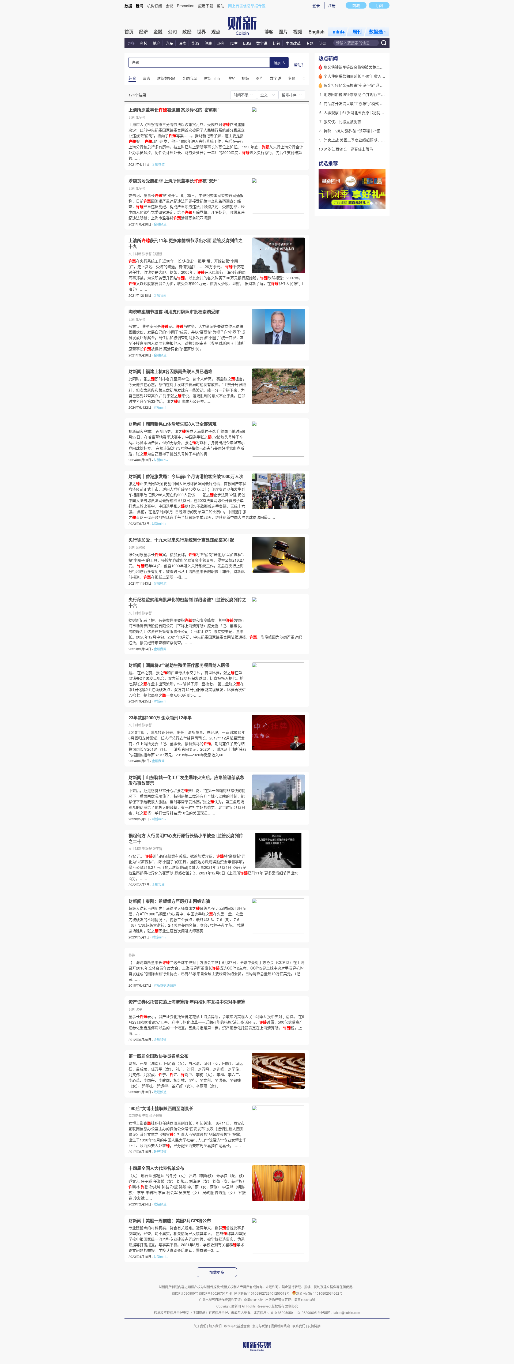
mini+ (339, 31)
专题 (309, 43)
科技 (144, 43)
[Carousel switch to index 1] (371, 203)
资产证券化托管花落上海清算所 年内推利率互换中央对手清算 (186, 1002)
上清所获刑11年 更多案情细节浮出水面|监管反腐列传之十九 (185, 243)
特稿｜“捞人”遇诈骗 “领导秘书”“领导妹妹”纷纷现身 (366, 130)
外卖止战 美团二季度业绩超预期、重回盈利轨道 (363, 139)
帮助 (220, 5)
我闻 (139, 5)
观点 (215, 31)
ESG (247, 43)
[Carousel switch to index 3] (381, 203)
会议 (169, 5)
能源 (195, 43)
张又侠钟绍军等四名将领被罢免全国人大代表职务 (365, 67)
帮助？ (299, 64)
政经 (186, 31)
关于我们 (200, 1326)
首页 (129, 31)
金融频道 (158, 164)
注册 (331, 5)
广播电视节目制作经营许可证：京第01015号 (231, 1299)
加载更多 (216, 1272)
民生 (234, 43)
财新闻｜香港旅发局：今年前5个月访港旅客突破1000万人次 (185, 476)
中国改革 (293, 43)
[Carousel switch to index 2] (376, 203)
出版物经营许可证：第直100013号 (290, 1299)
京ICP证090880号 (185, 1293)
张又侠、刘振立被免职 (342, 121)
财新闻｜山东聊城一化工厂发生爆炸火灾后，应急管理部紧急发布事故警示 (186, 780)
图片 (283, 31)
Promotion (185, 5)
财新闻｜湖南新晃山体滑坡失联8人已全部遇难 (172, 424)
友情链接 (314, 1326)
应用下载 (205, 5)
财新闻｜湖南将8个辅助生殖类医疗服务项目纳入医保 (178, 665)
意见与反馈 (260, 1326)
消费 (182, 43)
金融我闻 (160, 295)
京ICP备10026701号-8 (216, 1293)
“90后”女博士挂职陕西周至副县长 (160, 1108)
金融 (157, 31)
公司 (172, 31)
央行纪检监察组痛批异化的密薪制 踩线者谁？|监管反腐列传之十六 (187, 602)
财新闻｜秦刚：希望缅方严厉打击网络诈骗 (169, 901)
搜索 (277, 63)
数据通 (376, 31)
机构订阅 (154, 5)
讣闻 (322, 43)
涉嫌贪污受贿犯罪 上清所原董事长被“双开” (174, 181)
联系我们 (298, 1326)
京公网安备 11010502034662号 (319, 1293)
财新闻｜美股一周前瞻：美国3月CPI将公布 (169, 1221)
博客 (268, 31)
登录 (316, 5)
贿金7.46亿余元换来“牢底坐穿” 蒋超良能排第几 (363, 85)
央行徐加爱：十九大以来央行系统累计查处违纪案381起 (181, 540)
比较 (276, 43)
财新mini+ (161, 407)
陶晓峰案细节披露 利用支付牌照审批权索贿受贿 (174, 312)
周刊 (357, 31)
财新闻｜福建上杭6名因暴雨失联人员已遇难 (170, 371)
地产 (156, 43)
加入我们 (215, 1326)
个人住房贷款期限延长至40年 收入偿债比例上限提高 (367, 76)
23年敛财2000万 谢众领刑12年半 (160, 718)
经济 (143, 31)
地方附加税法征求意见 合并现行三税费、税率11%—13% (371, 94)
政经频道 (160, 1091)
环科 (221, 43)
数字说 (261, 43)
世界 (201, 31)
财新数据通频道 (165, 985)
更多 (131, 43)
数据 (128, 5)
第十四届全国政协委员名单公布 (158, 1056)
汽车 (169, 43)
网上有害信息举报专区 (247, 5)
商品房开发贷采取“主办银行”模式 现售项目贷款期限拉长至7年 (375, 103)
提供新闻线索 (280, 1326)
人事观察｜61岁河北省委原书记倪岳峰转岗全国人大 (367, 112)
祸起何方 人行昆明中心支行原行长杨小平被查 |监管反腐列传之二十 (185, 838)
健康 (208, 43)
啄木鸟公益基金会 (237, 1326)
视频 (297, 31)
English (316, 31)
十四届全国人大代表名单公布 (156, 1168)
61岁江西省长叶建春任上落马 (348, 149)
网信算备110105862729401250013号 (262, 1293)
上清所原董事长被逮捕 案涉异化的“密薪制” (174, 110)
